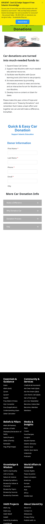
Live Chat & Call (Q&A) (32, 395)
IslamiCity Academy (10, 520)
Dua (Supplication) (10, 407)
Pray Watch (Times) (10, 401)
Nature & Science (9, 477)
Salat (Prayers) (8, 437)
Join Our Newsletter (31, 401)
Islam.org (6, 511)
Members (27, 410)
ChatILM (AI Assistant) (32, 385)
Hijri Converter (8, 404)
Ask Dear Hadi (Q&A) (31, 388)
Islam (5, 385)
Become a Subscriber (32, 404)
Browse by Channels (10, 495)
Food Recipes (29, 434)
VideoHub (27, 453)
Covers (26, 431)
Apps (26, 428)
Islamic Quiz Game (31, 450)
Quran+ (6, 395)
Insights (27, 437)
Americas (27, 480)
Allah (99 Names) (9, 425)
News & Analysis (30, 477)
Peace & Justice (29, 474)
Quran (5, 392)
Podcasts (27, 456)
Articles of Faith (9, 428)
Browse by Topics (9, 489)
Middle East (28, 496)
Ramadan (6, 444)
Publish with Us (30, 520)
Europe (26, 483)
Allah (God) (7, 388)
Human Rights (29, 471)
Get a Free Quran (30, 398)
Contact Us (28, 511)
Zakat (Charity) (8, 440)
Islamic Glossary (30, 444)
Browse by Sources (10, 492)
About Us (27, 508)
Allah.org (6, 508)
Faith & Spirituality (10, 471)
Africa (26, 493)
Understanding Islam (11, 410)
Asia (25, 490)
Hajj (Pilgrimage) (9, 447)
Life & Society (8, 474)
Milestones (28, 514)
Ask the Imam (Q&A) (31, 392)
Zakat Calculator (9, 414)
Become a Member (31, 407)
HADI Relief (7, 514)
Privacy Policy (29, 517)
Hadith (5, 398)
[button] (22, 203)
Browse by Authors (10, 480)
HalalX (5, 517)
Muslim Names (29, 441)
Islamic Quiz (28, 447)
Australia (27, 487)
